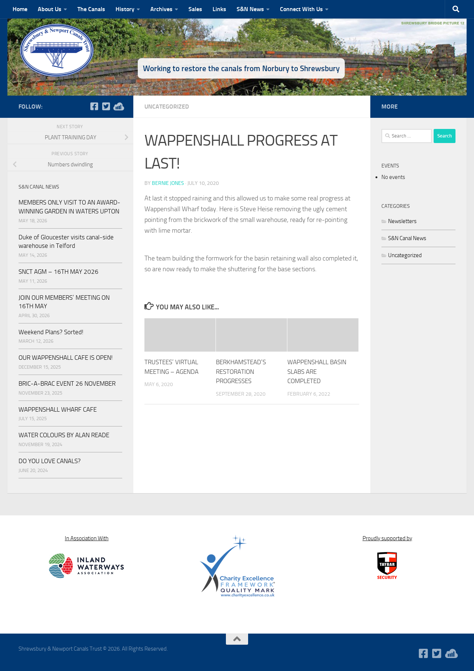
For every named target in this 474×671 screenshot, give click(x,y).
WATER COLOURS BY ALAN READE (64, 435)
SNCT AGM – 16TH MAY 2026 (59, 271)
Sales (195, 9)
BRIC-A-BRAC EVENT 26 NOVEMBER (67, 383)
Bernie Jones (168, 183)
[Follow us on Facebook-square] (94, 106)
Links (219, 9)
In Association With (87, 538)
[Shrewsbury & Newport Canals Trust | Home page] (57, 50)
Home (20, 9)
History (125, 9)
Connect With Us (301, 9)
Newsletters (402, 221)
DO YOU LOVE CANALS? (50, 461)
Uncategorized (166, 106)
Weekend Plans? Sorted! (51, 332)
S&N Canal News (407, 238)
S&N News (250, 9)
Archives (161, 9)
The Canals (91, 9)
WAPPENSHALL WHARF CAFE (58, 409)
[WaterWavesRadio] (117, 106)
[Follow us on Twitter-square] (105, 106)
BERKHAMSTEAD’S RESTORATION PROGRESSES (241, 371)
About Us (49, 9)
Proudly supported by (387, 538)
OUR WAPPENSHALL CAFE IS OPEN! (66, 357)
